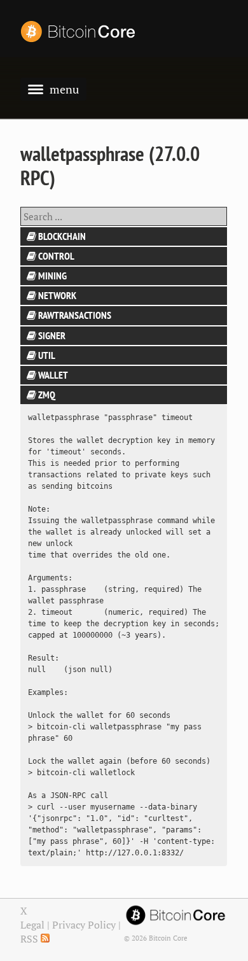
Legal (32, 925)
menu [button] (64, 89)
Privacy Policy (84, 925)
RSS (30, 939)
